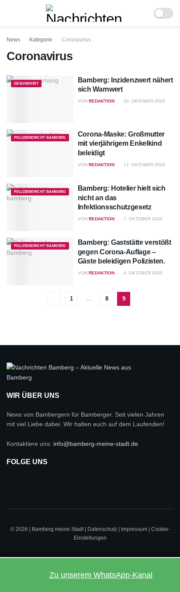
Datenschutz (102, 529)
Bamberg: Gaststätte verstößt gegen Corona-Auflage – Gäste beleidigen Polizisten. (124, 252)
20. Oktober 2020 (143, 101)
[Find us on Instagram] (35, 482)
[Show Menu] (10, 13)
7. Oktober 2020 (142, 218)
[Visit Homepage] (84, 13)
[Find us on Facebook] (13, 482)
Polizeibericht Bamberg (40, 138)
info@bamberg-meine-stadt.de (95, 443)
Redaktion (101, 101)
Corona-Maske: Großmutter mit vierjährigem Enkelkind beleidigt (121, 143)
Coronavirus (76, 40)
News (13, 40)
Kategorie (40, 40)
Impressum (134, 529)
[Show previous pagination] (54, 299)
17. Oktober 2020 (143, 164)
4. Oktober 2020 (142, 272)
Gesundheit (26, 84)
